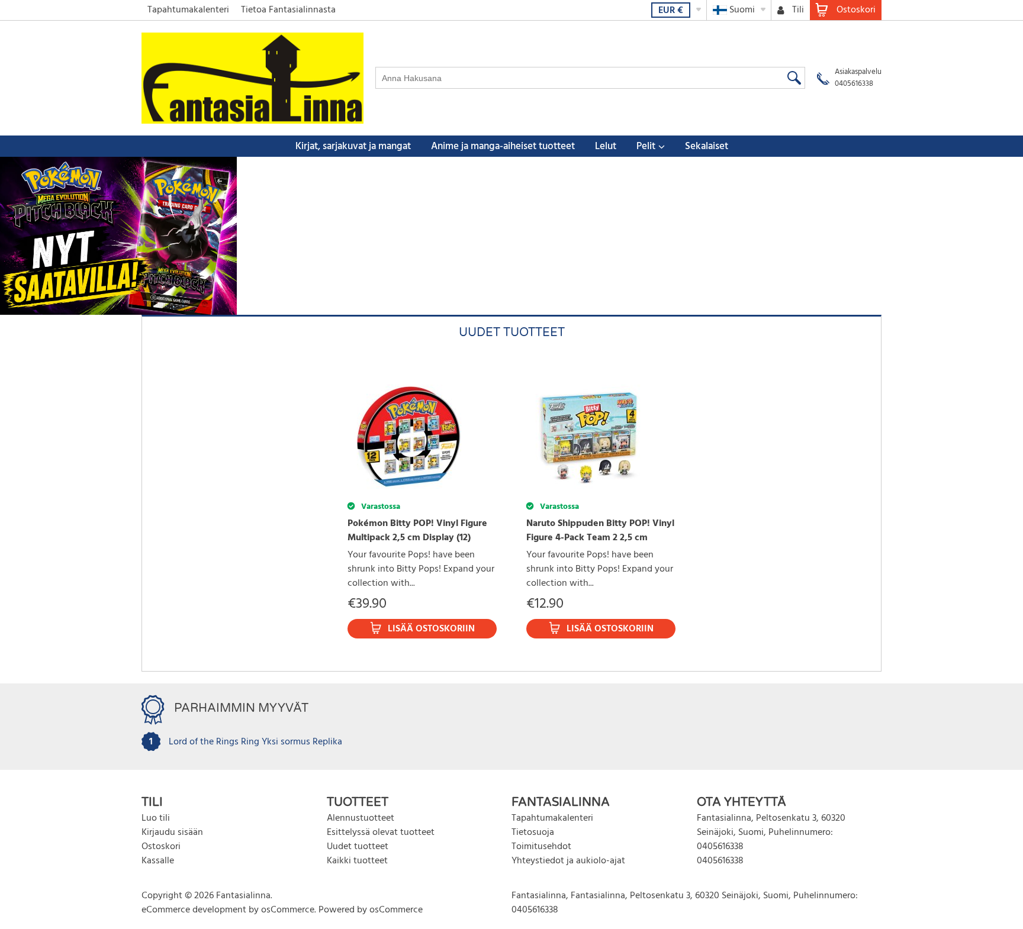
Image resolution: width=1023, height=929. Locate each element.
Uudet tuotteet (357, 846)
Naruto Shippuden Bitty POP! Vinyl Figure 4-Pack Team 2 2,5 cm (600, 531)
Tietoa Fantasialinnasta (288, 10)
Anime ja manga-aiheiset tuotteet (503, 146)
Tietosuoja (532, 832)
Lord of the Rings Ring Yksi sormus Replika (255, 742)
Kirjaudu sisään (172, 832)
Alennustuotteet (360, 818)
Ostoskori (161, 846)
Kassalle (157, 861)
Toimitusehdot (541, 846)
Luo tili (155, 818)
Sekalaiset (706, 146)
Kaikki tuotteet (357, 861)
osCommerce (287, 910)
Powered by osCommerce (371, 910)
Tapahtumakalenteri (188, 10)
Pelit (645, 146)
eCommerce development (193, 910)
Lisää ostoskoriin (431, 629)
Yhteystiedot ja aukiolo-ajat (568, 861)
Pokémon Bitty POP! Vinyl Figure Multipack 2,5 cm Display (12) (417, 531)
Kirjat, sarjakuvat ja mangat (353, 146)
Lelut (605, 146)
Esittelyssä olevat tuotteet (381, 832)
